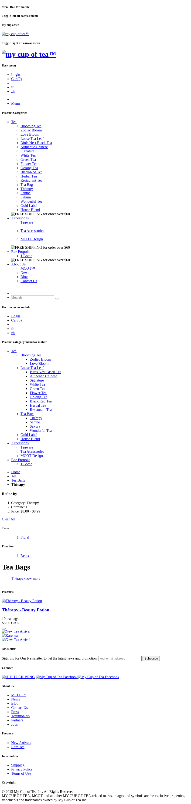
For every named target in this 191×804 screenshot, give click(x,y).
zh (13, 91)
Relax (24, 556)
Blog (24, 277)
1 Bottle (26, 256)
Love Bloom (29, 134)
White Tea (28, 155)
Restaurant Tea (31, 180)
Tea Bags (27, 185)
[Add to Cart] (4, 628)
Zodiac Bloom (31, 130)
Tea (14, 122)
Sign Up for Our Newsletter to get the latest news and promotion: (50, 658)
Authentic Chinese (34, 147)
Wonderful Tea (31, 201)
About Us (18, 264)
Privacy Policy (22, 769)
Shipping (17, 765)
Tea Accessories (32, 231)
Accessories (20, 218)
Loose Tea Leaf (32, 139)
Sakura (25, 197)
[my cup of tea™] (15, 34)
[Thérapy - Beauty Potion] (22, 601)
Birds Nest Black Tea (36, 143)
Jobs (14, 724)
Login (15, 75)
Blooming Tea (30, 126)
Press (15, 712)
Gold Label (28, 206)
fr (12, 87)
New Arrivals (21, 743)
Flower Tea (28, 164)
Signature (27, 151)
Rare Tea (17, 747)
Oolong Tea (29, 168)
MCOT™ (27, 268)
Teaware (26, 222)
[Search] (57, 298)
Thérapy (26, 189)
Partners (17, 720)
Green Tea (28, 159)
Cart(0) (16, 79)
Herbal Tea (28, 176)
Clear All (8, 519)
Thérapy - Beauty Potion (25, 609)
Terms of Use (21, 773)
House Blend (30, 210)
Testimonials (20, 716)
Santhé (25, 193)
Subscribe (151, 658)
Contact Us (28, 281)
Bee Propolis (20, 252)
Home (15, 472)
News (24, 273)
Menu (15, 103)
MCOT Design (31, 239)
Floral (24, 537)
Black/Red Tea (31, 172)
